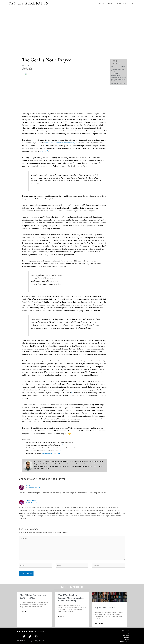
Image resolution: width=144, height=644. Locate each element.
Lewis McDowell (31, 500)
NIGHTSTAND (121, 3)
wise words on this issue (49, 453)
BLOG (110, 3)
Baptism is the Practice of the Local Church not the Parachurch (118, 79)
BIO (80, 3)
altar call (43, 151)
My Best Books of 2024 (118, 83)
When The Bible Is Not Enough (118, 70)
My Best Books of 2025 (118, 67)
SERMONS (90, 3)
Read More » (24, 611)
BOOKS (101, 3)
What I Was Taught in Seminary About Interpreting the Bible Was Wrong (71, 598)
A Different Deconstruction (115, 74)
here (31, 451)
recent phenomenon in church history (60, 142)
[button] (132, 3)
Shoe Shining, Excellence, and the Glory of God (33, 596)
